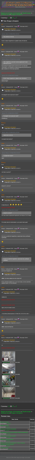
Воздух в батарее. (4, 422)
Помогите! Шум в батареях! (7, 439)
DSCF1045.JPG (6, 398)
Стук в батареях (4, 447)
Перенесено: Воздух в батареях (8, 429)
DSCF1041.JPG (6, 362)
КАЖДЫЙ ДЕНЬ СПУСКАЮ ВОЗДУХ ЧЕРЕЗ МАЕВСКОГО (14, 432)
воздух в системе (4, 425)
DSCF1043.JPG (6, 374)
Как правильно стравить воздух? (8, 436)
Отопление (9, 423)
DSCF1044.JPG (6, 386)
